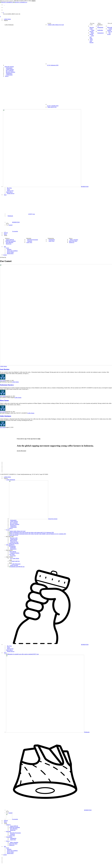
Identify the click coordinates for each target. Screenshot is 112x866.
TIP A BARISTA (10, 544)
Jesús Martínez (4, 369)
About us (8, 824)
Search (33, 0)
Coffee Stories (3, 366)
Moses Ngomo (4, 400)
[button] (21, 450)
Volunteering (9, 837)
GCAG (8, 529)
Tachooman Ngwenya (7, 385)
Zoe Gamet (2, 380)
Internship (8, 831)
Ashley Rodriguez (5, 416)
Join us (7, 841)
